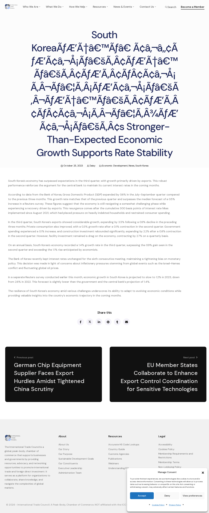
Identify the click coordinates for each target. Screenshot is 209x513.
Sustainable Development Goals (76, 458)
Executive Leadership (70, 468)
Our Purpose (65, 454)
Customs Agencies (118, 454)
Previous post (25, 357)
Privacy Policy (175, 505)
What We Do (54, 6)
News (131, 165)
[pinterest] (107, 321)
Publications (115, 458)
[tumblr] (117, 321)
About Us (63, 444)
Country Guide (116, 449)
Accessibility (165, 444)
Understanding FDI (118, 468)
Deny (167, 495)
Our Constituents (68, 463)
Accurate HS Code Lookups (123, 444)
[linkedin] (98, 321)
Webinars (113, 463)
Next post (189, 357)
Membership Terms (168, 462)
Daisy (92, 165)
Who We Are (30, 6)
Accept (142, 495)
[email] (126, 321)
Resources (99, 6)
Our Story (63, 449)
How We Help (77, 6)
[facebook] (80, 321)
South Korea (142, 165)
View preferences (192, 495)
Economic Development (115, 165)
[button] (202, 472)
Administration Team (70, 472)
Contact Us (147, 6)
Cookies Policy (158, 505)
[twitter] (89, 321)
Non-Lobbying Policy (169, 467)
